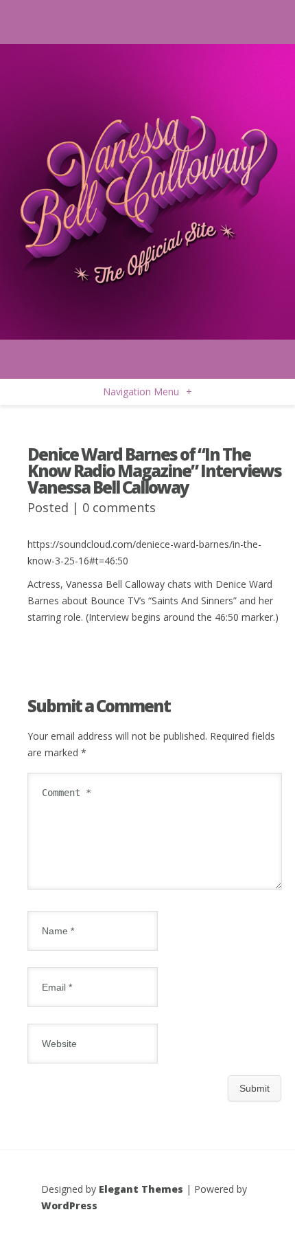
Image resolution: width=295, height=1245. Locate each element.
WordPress (69, 1205)
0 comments (119, 507)
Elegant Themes (141, 1189)
